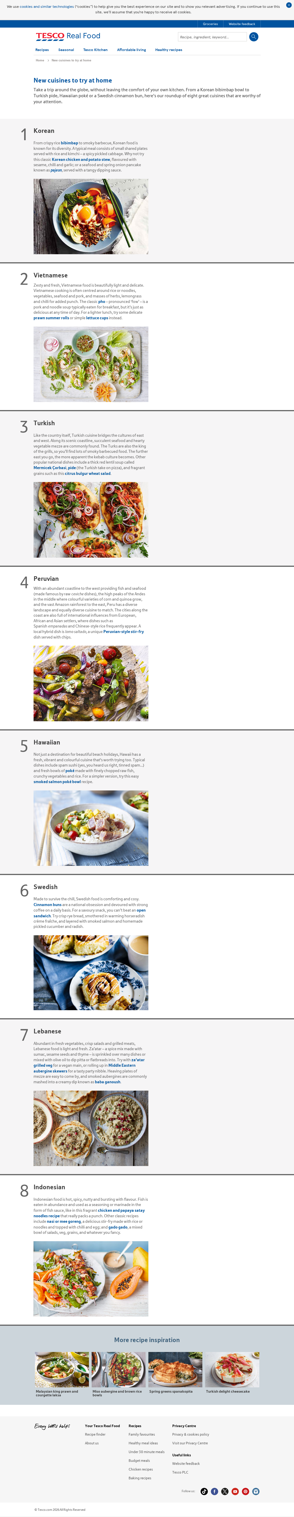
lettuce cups (97, 317)
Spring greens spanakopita (171, 1391)
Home (40, 60)
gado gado (117, 1227)
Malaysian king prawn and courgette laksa (57, 1393)
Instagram (256, 1491)
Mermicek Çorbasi (50, 467)
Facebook (214, 1491)
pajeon (56, 170)
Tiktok (204, 1491)
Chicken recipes (141, 1469)
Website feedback (186, 1463)
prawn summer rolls (51, 317)
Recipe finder (95, 1434)
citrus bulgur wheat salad (87, 473)
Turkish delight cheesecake (228, 1391)
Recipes (42, 50)
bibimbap (69, 142)
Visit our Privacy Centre (190, 1443)
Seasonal (66, 50)
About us (92, 1443)
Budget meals (139, 1460)
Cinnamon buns (48, 904)
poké (69, 770)
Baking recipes (140, 1478)
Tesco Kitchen (95, 50)
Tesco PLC (180, 1472)
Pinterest (245, 1491)
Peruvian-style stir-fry (123, 631)
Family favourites (142, 1434)
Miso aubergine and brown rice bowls (117, 1393)
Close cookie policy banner (289, 5)
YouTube (235, 1491)
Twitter (225, 1491)
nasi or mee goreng (64, 1221)
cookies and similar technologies (47, 6)
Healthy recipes (168, 50)
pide (72, 467)
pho (101, 301)
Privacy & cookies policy (190, 1434)
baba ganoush (107, 1081)
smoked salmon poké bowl (57, 781)
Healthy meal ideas (143, 1443)
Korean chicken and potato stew (81, 159)
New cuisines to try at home (71, 60)
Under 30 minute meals (147, 1452)
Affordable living (131, 50)
